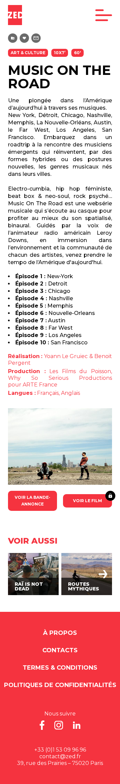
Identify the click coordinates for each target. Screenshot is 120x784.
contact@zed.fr (60, 756)
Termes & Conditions (60, 667)
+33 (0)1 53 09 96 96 (60, 750)
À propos (60, 633)
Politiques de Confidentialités (60, 685)
